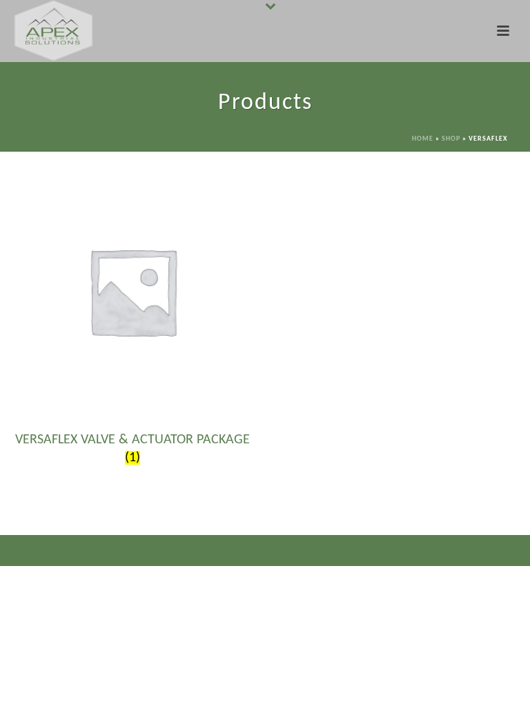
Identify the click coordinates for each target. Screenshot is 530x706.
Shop (451, 139)
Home (422, 139)
